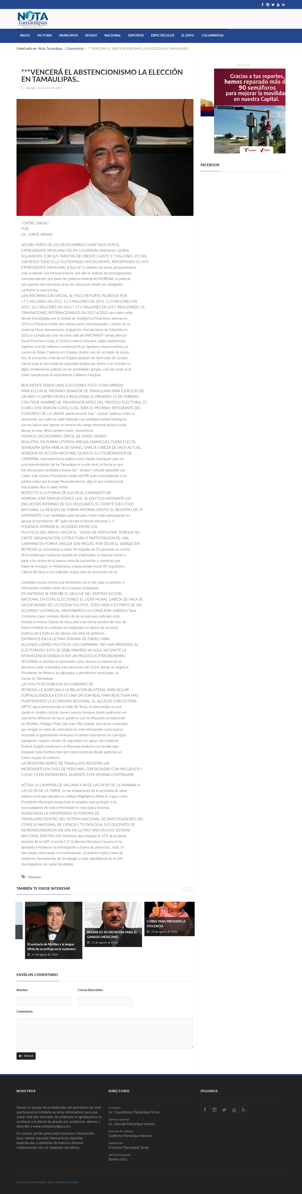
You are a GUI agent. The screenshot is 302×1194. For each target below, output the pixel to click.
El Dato (187, 35)
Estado (91, 35)
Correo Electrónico (90, 990)
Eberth (74, 1182)
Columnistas (212, 35)
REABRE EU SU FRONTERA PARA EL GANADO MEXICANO (104, 935)
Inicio (25, 35)
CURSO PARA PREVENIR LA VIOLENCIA (157, 924)
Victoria (44, 35)
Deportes (136, 35)
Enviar (28, 1056)
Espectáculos (162, 35)
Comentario (25, 1011)
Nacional (113, 35)
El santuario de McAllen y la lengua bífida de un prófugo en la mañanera (43, 947)
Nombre (22, 990)
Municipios (68, 35)
